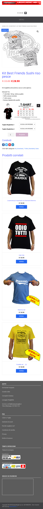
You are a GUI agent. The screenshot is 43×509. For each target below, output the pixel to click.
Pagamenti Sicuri (7, 463)
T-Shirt (26, 148)
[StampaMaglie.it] (21, 4)
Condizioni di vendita (8, 430)
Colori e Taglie (6, 417)
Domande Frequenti (8, 387)
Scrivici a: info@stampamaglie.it (12, 404)
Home (4, 26)
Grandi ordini (6, 391)
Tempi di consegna (8, 450)
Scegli (21, 207)
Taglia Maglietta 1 (8, 124)
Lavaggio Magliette (8, 400)
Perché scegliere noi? (8, 426)
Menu (21, 19)
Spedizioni (5, 454)
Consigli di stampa (7, 395)
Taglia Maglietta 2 (8, 129)
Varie (37, 148)
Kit (7, 26)
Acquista (22, 134)
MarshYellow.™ (13, 506)
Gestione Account (7, 422)
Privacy (4, 434)
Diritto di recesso (7, 438)
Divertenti (12, 26)
